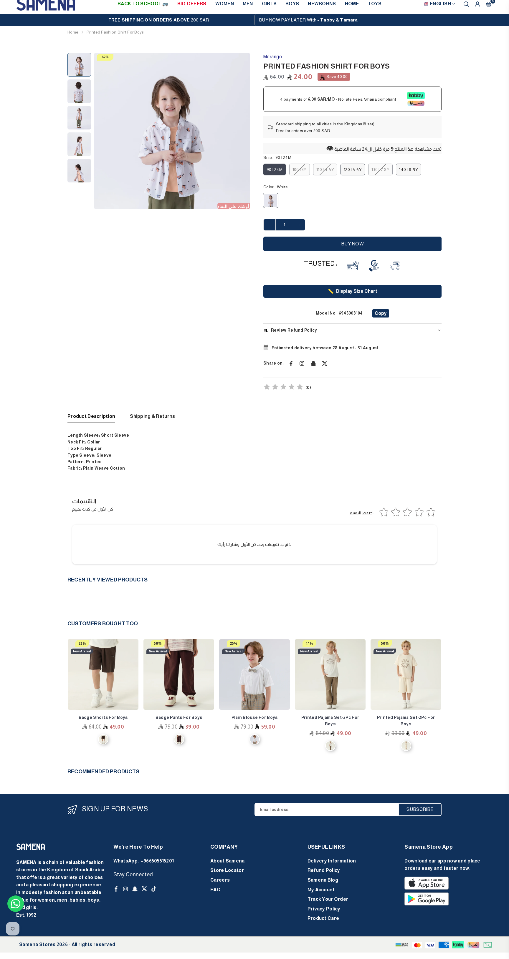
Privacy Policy (324, 908)
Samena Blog (323, 879)
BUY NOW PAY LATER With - (308, 19)
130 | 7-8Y (380, 169)
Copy (381, 313)
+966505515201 (157, 860)
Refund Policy (324, 870)
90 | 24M (274, 169)
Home (72, 32)
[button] (242, 131)
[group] (172, 131)
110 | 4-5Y (325, 169)
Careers (220, 879)
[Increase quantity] (299, 224)
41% (309, 643)
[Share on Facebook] (291, 363)
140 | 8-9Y (408, 169)
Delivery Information (332, 860)
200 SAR (158, 19)
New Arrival (82, 651)
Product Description (91, 416)
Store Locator (227, 870)
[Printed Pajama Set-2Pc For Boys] (330, 674)
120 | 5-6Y (353, 169)
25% (233, 643)
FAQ (215, 889)
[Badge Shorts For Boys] (103, 674)
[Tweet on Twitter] (324, 363)
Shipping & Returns (152, 416)
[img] (283, 387)
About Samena (227, 860)
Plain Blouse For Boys (255, 717)
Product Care (323, 918)
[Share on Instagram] (302, 363)
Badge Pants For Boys (179, 717)
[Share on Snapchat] (313, 363)
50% (158, 643)
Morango (272, 56)
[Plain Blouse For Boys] (254, 674)
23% (82, 643)
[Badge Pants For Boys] (178, 674)
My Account (321, 889)
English (440, 3)
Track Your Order (328, 899)
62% (105, 57)
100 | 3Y (299, 169)
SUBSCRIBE (420, 809)
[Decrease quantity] (269, 224)
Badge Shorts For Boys (103, 717)
